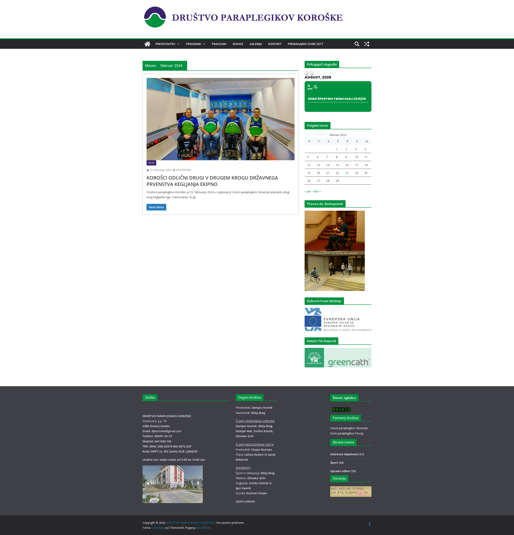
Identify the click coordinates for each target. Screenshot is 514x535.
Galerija (256, 44)
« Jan (308, 191)
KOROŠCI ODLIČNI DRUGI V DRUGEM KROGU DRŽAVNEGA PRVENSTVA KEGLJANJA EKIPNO (212, 180)
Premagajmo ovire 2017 (305, 44)
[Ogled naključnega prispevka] (366, 44)
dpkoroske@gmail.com (166, 431)
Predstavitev (165, 44)
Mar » (317, 191)
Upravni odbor (340, 471)
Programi (193, 44)
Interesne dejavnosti (344, 454)
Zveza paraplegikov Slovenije (349, 428)
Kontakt (274, 44)
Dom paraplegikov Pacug (346, 433)
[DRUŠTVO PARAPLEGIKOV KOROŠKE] (147, 44)
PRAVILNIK (219, 44)
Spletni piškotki (245, 501)
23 (347, 173)
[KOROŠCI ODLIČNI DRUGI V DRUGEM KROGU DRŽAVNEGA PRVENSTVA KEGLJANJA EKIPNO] (221, 119)
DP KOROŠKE (183, 170)
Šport (151, 162)
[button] (177, 44)
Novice (238, 44)
